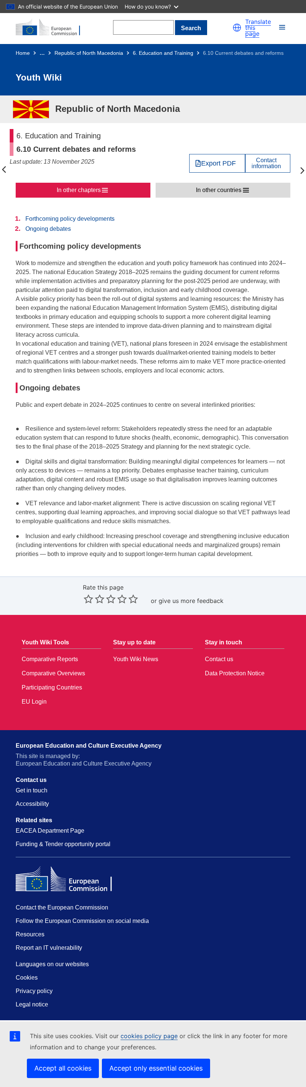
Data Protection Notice (235, 673)
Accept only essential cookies (156, 1068)
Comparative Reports (50, 659)
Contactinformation (266, 163)
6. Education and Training (163, 53)
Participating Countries (52, 687)
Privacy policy (34, 991)
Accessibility (32, 804)
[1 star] (88, 599)
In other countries (218, 190)
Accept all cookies (62, 1068)
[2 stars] (94, 599)
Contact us (219, 659)
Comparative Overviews (53, 673)
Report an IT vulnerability (49, 948)
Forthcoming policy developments (70, 219)
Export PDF (218, 163)
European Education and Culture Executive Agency (89, 745)
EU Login (34, 701)
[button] (236, 27)
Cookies (27, 977)
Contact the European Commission (62, 907)
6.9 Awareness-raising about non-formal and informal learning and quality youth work (3, 170)
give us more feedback (191, 600)
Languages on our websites (52, 964)
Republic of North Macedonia (88, 53)
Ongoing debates (48, 229)
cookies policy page (149, 1036)
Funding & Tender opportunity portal (63, 844)
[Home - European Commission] (52, 28)
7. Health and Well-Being (302, 170)
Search (191, 28)
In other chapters (79, 190)
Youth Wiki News (135, 659)
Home (23, 53)
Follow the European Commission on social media (82, 921)
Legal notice (32, 1004)
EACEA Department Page (50, 830)
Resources (30, 934)
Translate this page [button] (258, 28)
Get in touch (31, 790)
